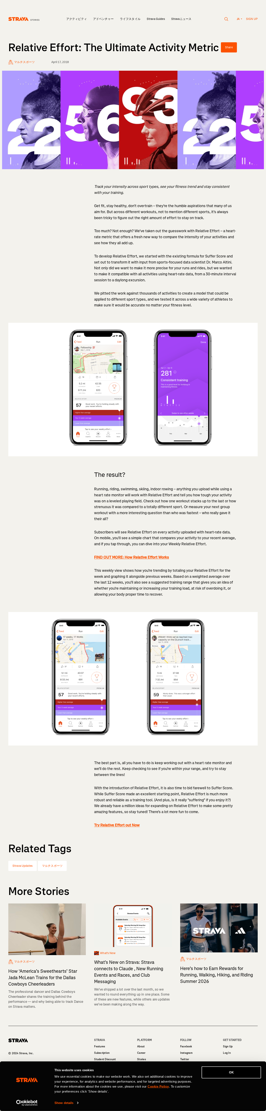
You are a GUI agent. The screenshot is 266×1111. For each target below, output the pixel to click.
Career (141, 1053)
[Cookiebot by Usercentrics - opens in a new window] (27, 1103)
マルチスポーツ (52, 866)
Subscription (102, 1053)
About (141, 1046)
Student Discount (105, 1059)
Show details (63, 1103)
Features (99, 1046)
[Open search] (226, 19)
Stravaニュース (181, 19)
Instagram (186, 1053)
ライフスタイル (130, 19)
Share (229, 47)
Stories (141, 1059)
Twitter (184, 1059)
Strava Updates (22, 866)
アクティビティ (76, 19)
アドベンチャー (103, 19)
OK (231, 1072)
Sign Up (228, 1046)
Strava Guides (156, 19)
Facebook (186, 1046)
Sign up (252, 19)
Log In (227, 1053)
